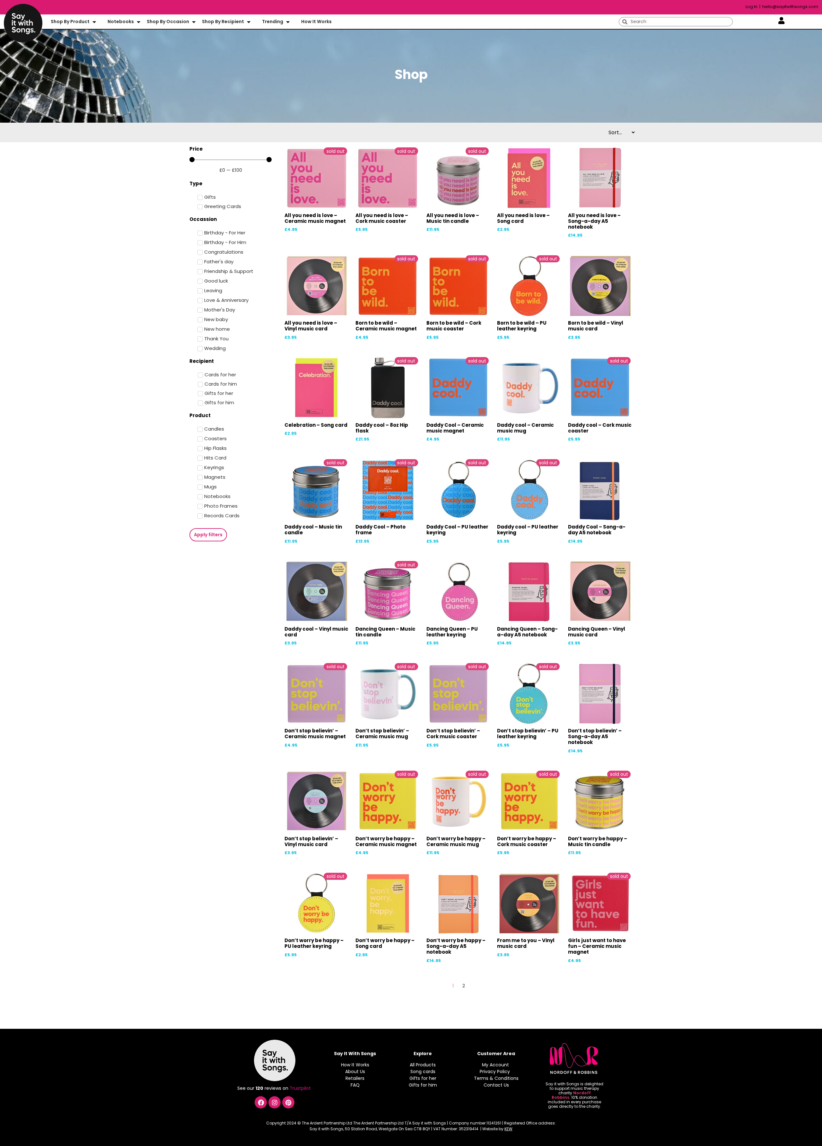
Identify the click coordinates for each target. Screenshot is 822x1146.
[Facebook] (261, 1102)
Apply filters (208, 534)
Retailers (354, 1078)
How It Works (355, 1065)
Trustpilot (301, 1088)
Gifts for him (423, 1085)
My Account (495, 1065)
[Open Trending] (288, 21)
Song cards (422, 1071)
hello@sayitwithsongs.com (790, 7)
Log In (752, 7)
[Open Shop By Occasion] (194, 21)
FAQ (355, 1085)
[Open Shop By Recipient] (248, 21)
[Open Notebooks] (138, 21)
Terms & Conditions (496, 1078)
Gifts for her (422, 1078)
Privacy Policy (495, 1071)
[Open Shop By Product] (94, 21)
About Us (355, 1071)
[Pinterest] (288, 1102)
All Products (423, 1065)
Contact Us (496, 1085)
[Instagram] (274, 1102)
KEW (508, 1129)
